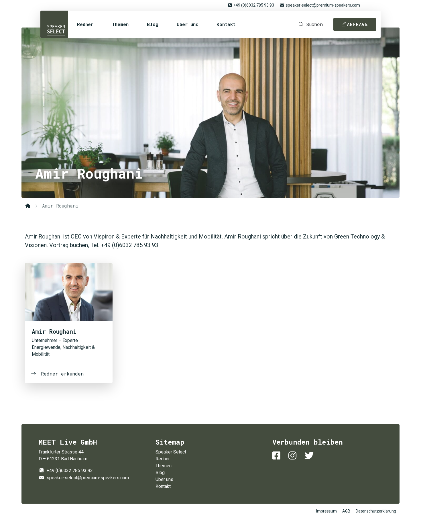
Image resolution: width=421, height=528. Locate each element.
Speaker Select (54, 24)
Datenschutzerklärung (376, 511)
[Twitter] (310, 456)
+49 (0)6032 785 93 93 (253, 5)
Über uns (187, 24)
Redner (85, 24)
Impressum (326, 511)
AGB (346, 511)
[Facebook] (277, 456)
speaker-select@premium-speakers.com (323, 5)
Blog (152, 24)
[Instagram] (293, 456)
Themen (120, 24)
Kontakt (226, 24)
